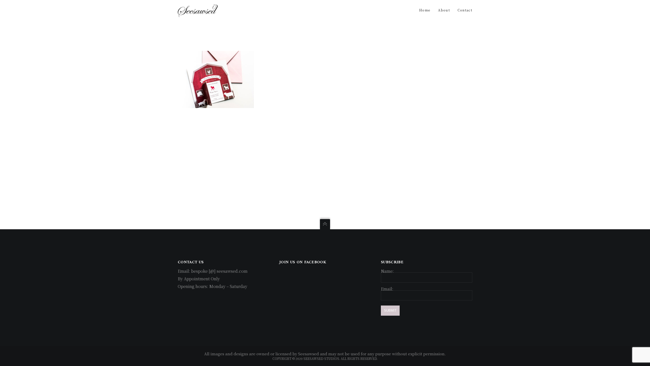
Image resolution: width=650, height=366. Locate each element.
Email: (387, 289)
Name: (387, 271)
